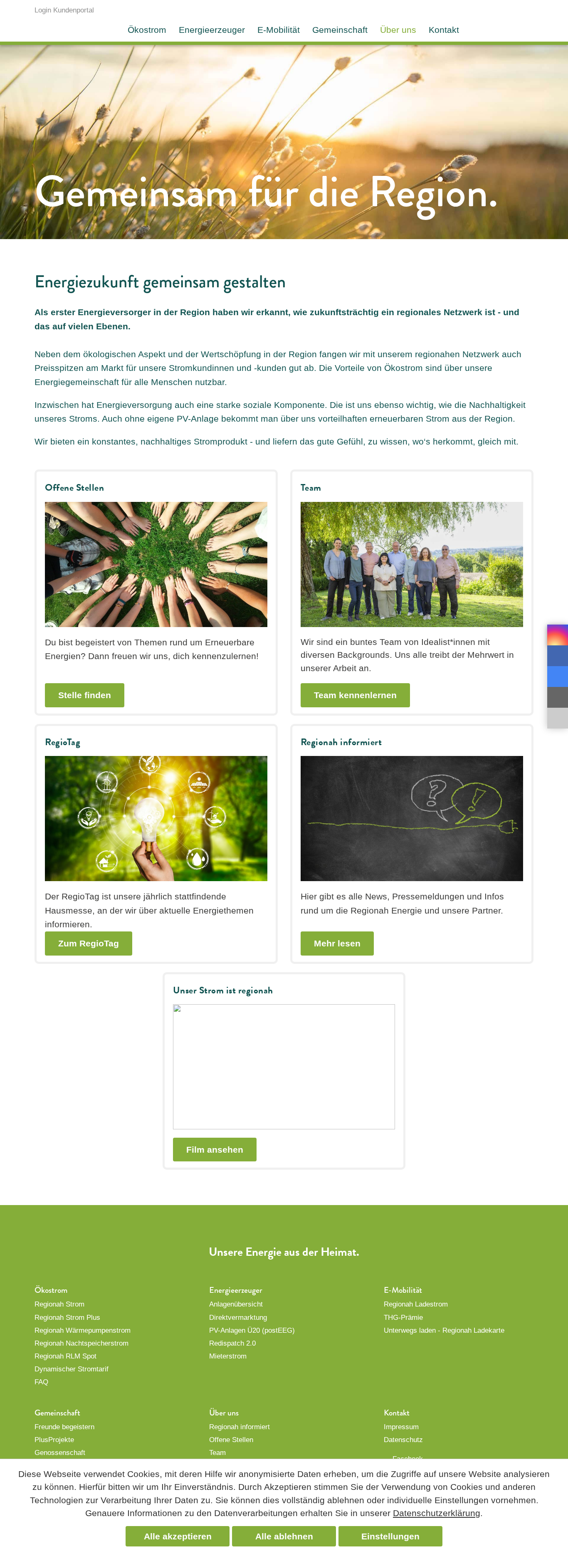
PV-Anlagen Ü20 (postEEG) (252, 1330)
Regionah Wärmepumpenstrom (83, 1330)
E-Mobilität (278, 30)
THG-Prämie (403, 1317)
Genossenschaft (60, 1453)
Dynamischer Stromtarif (72, 1369)
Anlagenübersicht (236, 1304)
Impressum (401, 1427)
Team (217, 1453)
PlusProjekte (54, 1440)
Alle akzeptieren (178, 1536)
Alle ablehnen (284, 1536)
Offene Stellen (231, 1440)
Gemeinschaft (340, 30)
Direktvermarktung (238, 1317)
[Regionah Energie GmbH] (503, 14)
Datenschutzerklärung (436, 1513)
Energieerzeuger (212, 30)
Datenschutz (403, 1440)
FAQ (41, 1382)
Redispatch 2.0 (232, 1343)
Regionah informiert (239, 1427)
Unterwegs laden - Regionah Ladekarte (444, 1330)
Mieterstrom (228, 1356)
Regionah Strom (59, 1304)
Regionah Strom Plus (67, 1317)
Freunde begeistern (64, 1427)
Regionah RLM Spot (65, 1356)
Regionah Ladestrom (416, 1304)
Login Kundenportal (64, 10)
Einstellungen (390, 1536)
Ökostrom (147, 30)
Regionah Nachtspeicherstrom (81, 1343)
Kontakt (444, 30)
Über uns (398, 30)
